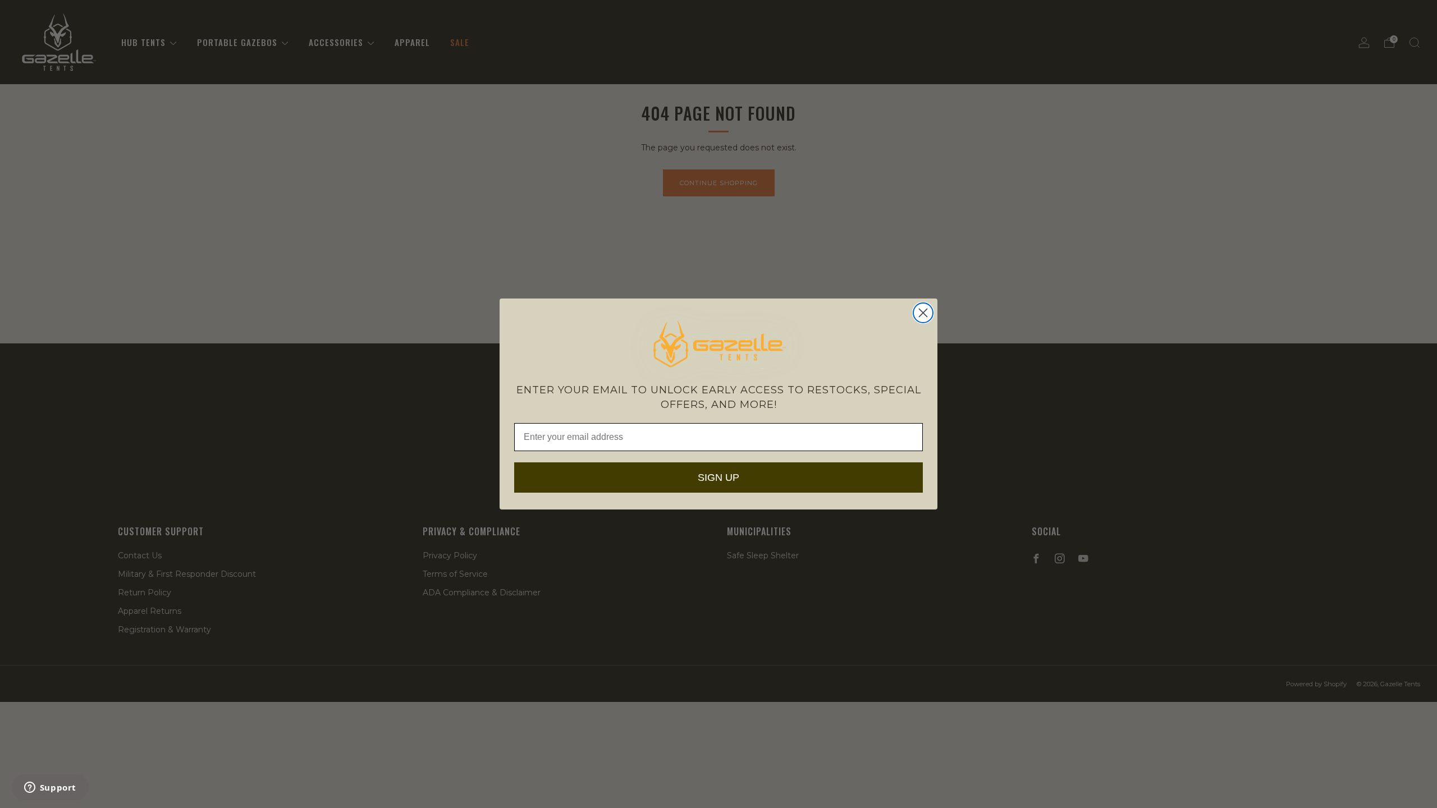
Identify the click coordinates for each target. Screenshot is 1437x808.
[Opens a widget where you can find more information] (50, 788)
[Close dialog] (923, 313)
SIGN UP (718, 477)
